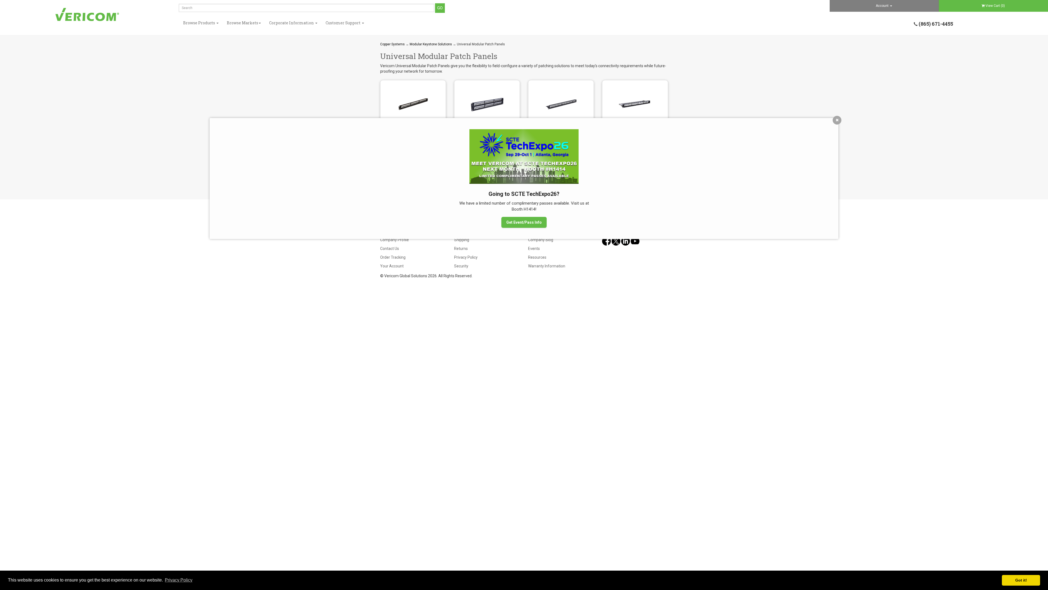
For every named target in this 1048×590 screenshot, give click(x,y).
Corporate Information (292, 22)
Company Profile (394, 240)
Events (534, 248)
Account (882, 6)
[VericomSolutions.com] (87, 14)
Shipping (461, 240)
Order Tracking (393, 257)
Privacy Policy (466, 257)
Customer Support (343, 22)
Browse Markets (242, 22)
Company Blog (540, 240)
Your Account (392, 266)
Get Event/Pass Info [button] (524, 222)
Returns (461, 248)
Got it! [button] (1021, 580)
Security (461, 266)
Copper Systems (392, 44)
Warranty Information (546, 266)
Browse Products (199, 22)
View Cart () (995, 6)
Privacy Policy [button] (178, 580)
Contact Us (389, 248)
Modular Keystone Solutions (431, 44)
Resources (537, 257)
